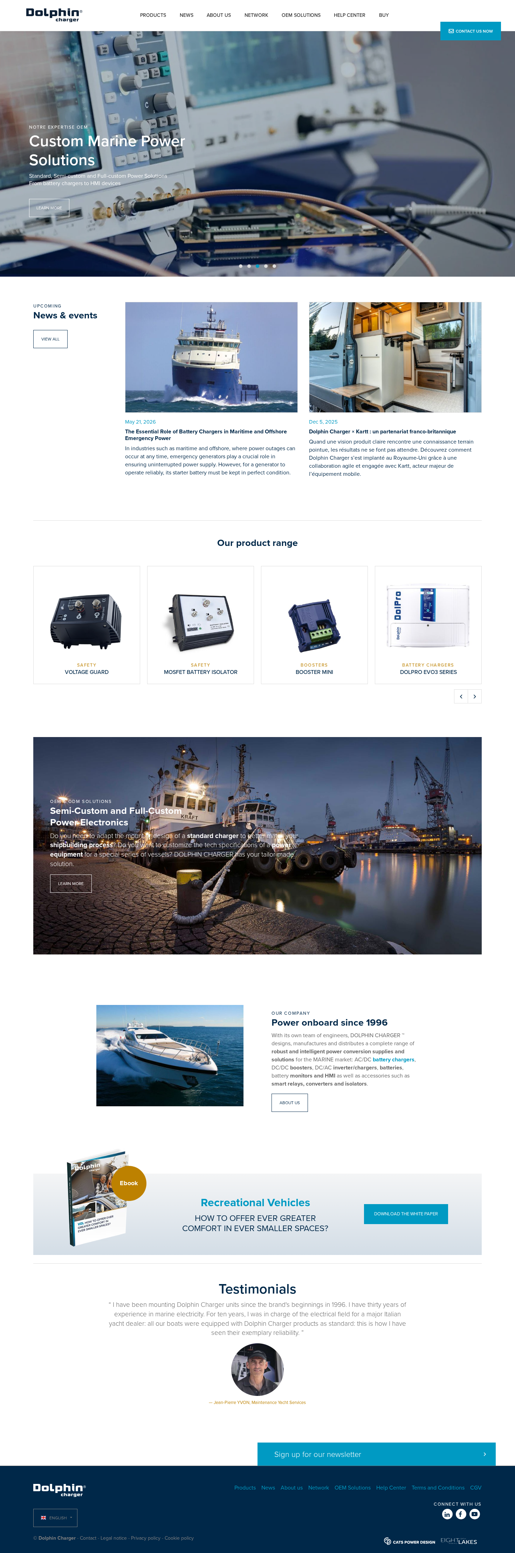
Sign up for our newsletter (317, 1454)
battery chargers (393, 1059)
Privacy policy (145, 1538)
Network (256, 15)
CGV (476, 1487)
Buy (384, 15)
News (186, 15)
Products (153, 15)
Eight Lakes (459, 1541)
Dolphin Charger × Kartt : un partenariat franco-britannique (382, 431)
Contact (88, 1538)
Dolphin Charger (54, 15)
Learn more (71, 883)
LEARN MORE (49, 207)
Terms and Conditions (438, 1487)
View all (50, 339)
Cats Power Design (409, 1541)
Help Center (349, 15)
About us (219, 15)
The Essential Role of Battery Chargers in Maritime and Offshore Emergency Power (206, 435)
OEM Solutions (301, 15)
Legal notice (114, 1538)
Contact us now (474, 31)
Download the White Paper (406, 1214)
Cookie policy (179, 1538)
